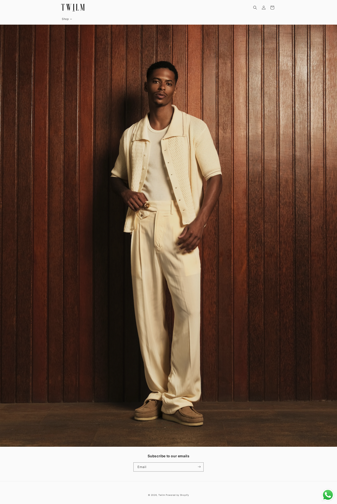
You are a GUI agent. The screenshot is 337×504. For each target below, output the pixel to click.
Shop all (168, 424)
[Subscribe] (199, 466)
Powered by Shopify (177, 495)
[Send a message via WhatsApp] (328, 495)
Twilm (161, 495)
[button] (255, 7)
